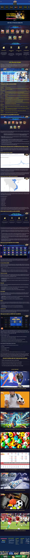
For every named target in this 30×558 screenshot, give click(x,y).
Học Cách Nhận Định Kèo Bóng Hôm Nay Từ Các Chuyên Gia (15, 530)
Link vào (22, 540)
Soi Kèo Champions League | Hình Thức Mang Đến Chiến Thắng (15, 388)
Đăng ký (22, 539)
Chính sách (17, 541)
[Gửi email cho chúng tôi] (5, 542)
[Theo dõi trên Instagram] (3, 542)
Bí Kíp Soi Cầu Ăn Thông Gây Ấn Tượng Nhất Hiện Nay (15, 449)
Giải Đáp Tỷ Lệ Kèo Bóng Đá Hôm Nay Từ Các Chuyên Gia (15, 469)
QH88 (1, 64)
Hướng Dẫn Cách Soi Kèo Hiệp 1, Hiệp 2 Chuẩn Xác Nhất (15, 510)
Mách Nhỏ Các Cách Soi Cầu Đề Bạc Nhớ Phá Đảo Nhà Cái (15, 490)
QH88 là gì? (17, 540)
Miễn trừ (17, 542)
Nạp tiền (22, 542)
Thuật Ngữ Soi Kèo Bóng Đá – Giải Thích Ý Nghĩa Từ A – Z (15, 429)
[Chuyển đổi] (1, 360)
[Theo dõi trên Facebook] (1, 542)
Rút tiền (22, 543)
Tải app (22, 541)
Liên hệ (17, 543)
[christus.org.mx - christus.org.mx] (15, 1)
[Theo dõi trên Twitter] (4, 542)
